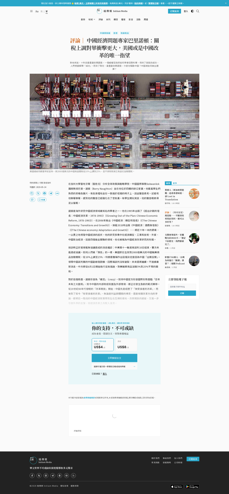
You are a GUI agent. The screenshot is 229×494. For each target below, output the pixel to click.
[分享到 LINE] (57, 193)
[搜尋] (196, 11)
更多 (175, 183)
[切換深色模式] (191, 11)
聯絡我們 (167, 458)
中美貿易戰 (105, 33)
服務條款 (75, 485)
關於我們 (155, 458)
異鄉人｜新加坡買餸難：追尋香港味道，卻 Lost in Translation (174, 194)
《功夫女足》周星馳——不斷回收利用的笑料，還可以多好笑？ (174, 217)
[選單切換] (94, 19)
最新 (168, 183)
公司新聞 (178, 462)
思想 (115, 33)
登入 (105, 373)
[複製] (32, 193)
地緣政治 (125, 33)
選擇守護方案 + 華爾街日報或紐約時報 (109, 366)
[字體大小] (36, 11)
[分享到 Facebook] (44, 193)
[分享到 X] (38, 193)
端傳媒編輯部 (89, 397)
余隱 (166, 248)
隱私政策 (64, 485)
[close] (226, 3)
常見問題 (155, 462)
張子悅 (167, 203)
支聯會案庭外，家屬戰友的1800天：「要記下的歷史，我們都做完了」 (175, 239)
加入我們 (178, 458)
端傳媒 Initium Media (47, 485)
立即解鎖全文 (114, 358)
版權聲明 (167, 462)
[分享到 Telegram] (51, 193)
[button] (90, 19)
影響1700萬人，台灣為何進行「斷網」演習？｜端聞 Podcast (175, 260)
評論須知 (77, 430)
